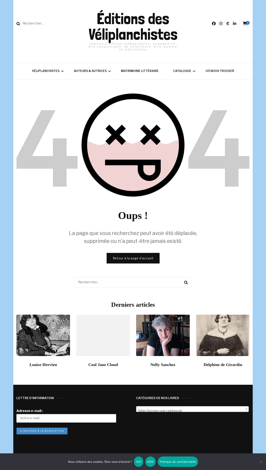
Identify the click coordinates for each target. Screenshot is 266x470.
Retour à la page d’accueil (133, 258)
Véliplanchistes (45, 71)
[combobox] (192, 409)
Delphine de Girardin (223, 364)
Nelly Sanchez (162, 364)
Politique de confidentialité (178, 461)
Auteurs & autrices (90, 71)
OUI (138, 461)
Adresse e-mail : (29, 411)
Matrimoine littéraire (140, 71)
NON (150, 461)
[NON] (261, 462)
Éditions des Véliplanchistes (133, 26)
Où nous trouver (220, 71)
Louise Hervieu (43, 364)
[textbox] (192, 411)
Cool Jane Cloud (103, 364)
